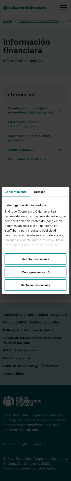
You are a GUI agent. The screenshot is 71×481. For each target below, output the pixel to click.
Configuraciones (33, 272)
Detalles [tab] (39, 191)
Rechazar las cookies (35, 285)
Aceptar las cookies (35, 259)
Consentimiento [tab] (16, 191)
